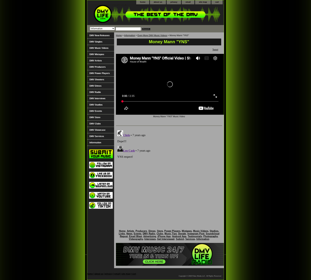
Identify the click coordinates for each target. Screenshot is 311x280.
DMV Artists (95, 60)
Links (122, 233)
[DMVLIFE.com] (132, 14)
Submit (180, 239)
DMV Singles (95, 42)
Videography (136, 239)
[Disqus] (169, 174)
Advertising (149, 236)
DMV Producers (97, 67)
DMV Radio (95, 92)
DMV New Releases (99, 35)
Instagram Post (195, 233)
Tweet (215, 49)
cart (217, 2)
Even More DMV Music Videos (152, 35)
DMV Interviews (97, 98)
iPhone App (164, 236)
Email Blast (135, 236)
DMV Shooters (96, 79)
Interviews (150, 239)
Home (119, 35)
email (188, 2)
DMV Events (95, 111)
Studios (214, 231)
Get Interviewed (165, 239)
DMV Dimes (95, 86)
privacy (173, 2)
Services (190, 239)
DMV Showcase (97, 130)
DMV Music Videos (99, 48)
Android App (179, 236)
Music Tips (170, 233)
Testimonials (195, 236)
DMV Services (96, 136)
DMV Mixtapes (96, 54)
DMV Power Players (99, 73)
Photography (210, 236)
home (142, 2)
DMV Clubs (95, 123)
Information (129, 35)
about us (158, 2)
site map (203, 2)
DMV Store (94, 117)
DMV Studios (96, 105)
